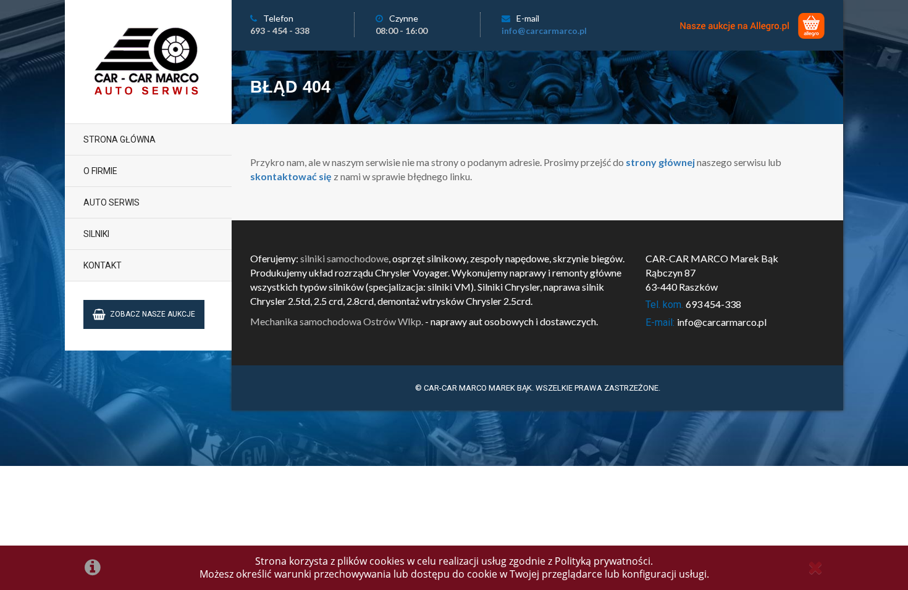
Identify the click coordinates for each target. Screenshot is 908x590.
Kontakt (102, 265)
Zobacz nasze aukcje (152, 314)
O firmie (100, 171)
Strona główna (119, 139)
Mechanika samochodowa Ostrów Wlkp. (336, 321)
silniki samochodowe (344, 258)
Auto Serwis (111, 202)
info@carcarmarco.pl (544, 30)
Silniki (96, 234)
